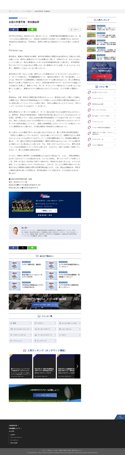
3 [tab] (42, 215)
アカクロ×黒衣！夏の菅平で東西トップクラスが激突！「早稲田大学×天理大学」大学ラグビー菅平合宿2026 (106, 36)
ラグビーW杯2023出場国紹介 (101, 127)
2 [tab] (40, 215)
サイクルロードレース (21, 329)
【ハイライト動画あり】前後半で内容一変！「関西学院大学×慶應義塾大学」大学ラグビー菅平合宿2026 (106, 58)
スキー (64, 335)
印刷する (76, 29)
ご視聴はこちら (46, 211)
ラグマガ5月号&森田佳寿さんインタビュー (69, 265)
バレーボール (66, 329)
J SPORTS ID (13, 425)
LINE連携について (14, 428)
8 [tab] (51, 215)
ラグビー (16, 11)
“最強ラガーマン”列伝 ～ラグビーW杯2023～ (102, 133)
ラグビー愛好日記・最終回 (31, 264)
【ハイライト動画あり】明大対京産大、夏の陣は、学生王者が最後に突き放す (106, 43)
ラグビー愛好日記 (27, 11)
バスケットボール (19, 335)
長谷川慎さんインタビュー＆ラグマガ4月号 (32, 276)
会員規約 (12, 434)
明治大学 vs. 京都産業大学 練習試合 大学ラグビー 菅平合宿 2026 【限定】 (68, 369)
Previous (12, 366)
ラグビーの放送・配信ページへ (45, 395)
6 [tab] (47, 215)
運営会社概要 (13, 443)
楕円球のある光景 (97, 104)
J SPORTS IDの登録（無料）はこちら (45, 305)
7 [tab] (49, 215)
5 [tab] (45, 215)
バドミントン (17, 341)
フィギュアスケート (45, 335)
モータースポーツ (44, 329)
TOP (10, 11)
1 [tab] (38, 215)
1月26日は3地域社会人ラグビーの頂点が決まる (32, 286)
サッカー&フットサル (69, 323)
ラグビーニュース (97, 121)
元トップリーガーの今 (99, 110)
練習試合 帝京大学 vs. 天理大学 (43, 373)
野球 (14, 323)
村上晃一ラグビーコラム (99, 92)
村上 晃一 (25, 25)
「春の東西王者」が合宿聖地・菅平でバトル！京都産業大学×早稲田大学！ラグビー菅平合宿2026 (106, 50)
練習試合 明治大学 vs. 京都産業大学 (67, 373)
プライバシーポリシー (16, 437)
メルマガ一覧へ (101, 76)
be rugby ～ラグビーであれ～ (101, 116)
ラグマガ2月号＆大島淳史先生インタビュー (69, 286)
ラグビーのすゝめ (97, 139)
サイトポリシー (14, 440)
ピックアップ (41, 341)
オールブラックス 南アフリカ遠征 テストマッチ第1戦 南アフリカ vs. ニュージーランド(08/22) (20, 373)
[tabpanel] (45, 205)
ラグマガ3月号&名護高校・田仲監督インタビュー (69, 276)
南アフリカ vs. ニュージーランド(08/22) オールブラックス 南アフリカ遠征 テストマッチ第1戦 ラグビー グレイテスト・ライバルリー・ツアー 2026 (20, 369)
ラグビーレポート (97, 98)
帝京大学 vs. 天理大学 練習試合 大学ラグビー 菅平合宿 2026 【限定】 (44, 369)
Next (77, 366)
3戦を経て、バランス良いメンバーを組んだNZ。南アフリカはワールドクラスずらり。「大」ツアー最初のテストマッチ (106, 28)
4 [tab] (44, 215)
